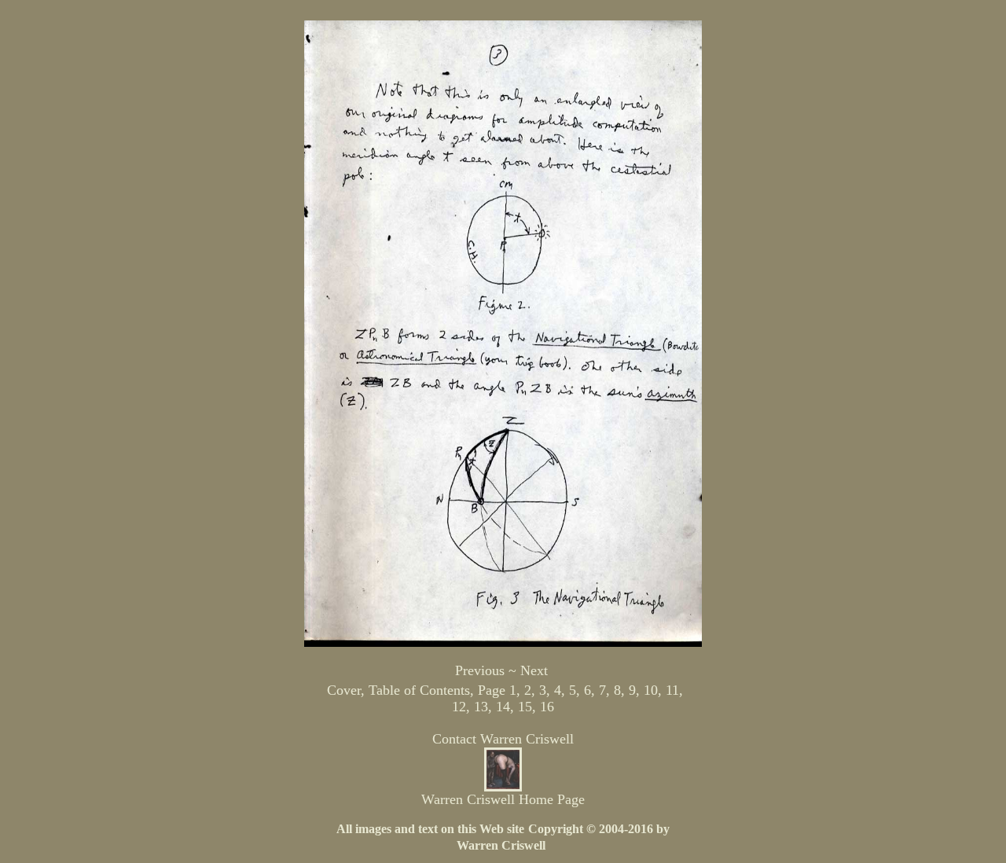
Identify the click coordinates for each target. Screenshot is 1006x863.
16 (547, 706)
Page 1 (497, 690)
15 (525, 706)
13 (481, 706)
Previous (480, 670)
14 (503, 706)
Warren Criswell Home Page (503, 799)
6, (589, 690)
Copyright (557, 828)
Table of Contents (419, 690)
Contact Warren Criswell (503, 739)
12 (459, 706)
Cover (344, 690)
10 (651, 690)
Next (534, 670)
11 (672, 690)
